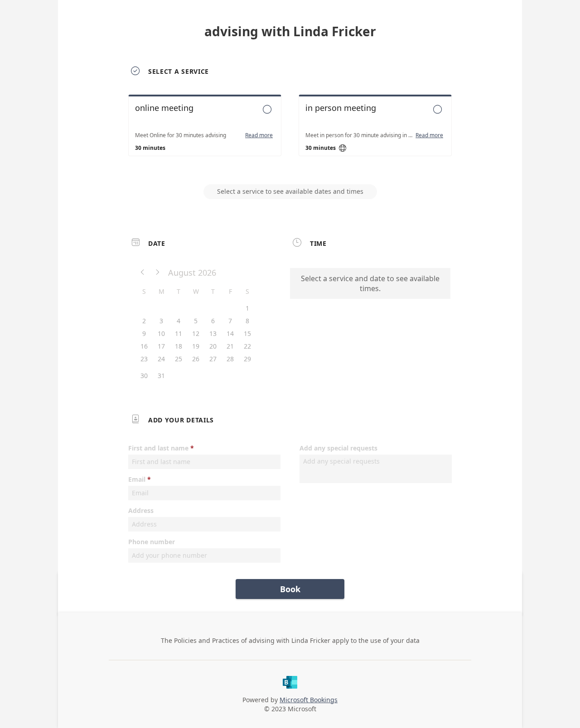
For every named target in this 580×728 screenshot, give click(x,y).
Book (290, 589)
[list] (290, 133)
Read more (259, 135)
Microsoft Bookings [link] (309, 699)
